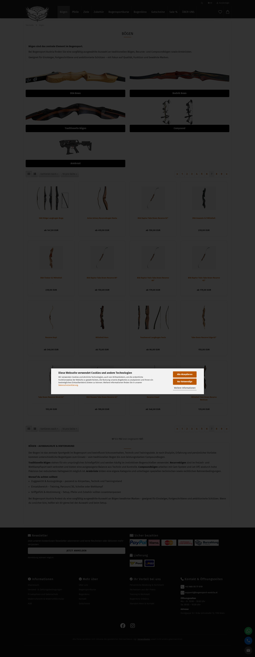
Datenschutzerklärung (68, 385)
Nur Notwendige (184, 381)
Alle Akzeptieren (184, 374)
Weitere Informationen (185, 388)
